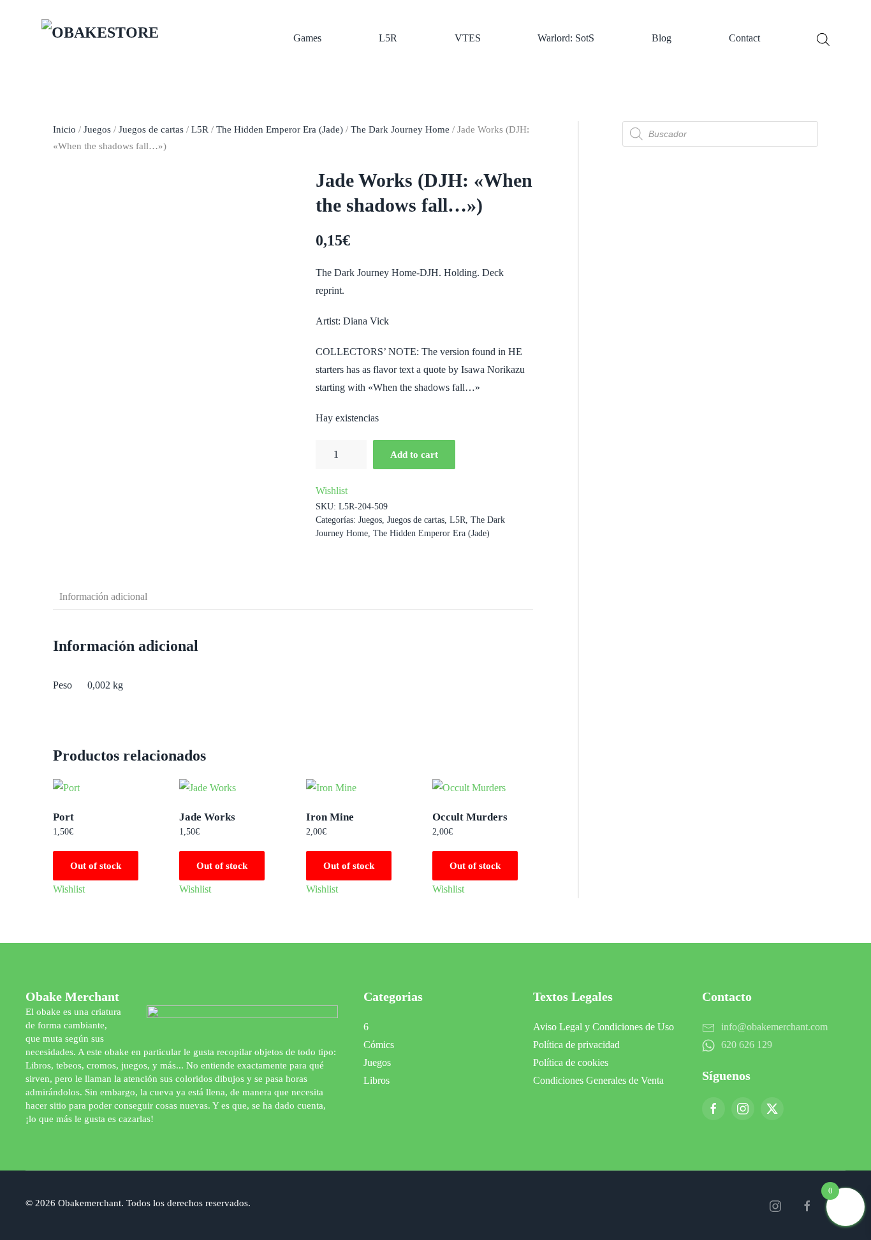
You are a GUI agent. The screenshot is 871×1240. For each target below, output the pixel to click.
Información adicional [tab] (103, 596)
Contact (744, 38)
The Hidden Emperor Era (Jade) (279, 129)
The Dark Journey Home (400, 129)
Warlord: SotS (566, 38)
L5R (388, 38)
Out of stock (95, 866)
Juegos (97, 129)
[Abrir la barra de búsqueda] (823, 38)
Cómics (378, 1044)
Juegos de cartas (151, 129)
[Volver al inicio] (139, 38)
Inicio (64, 129)
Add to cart (414, 454)
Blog (661, 38)
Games (307, 38)
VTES (468, 38)
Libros (376, 1080)
